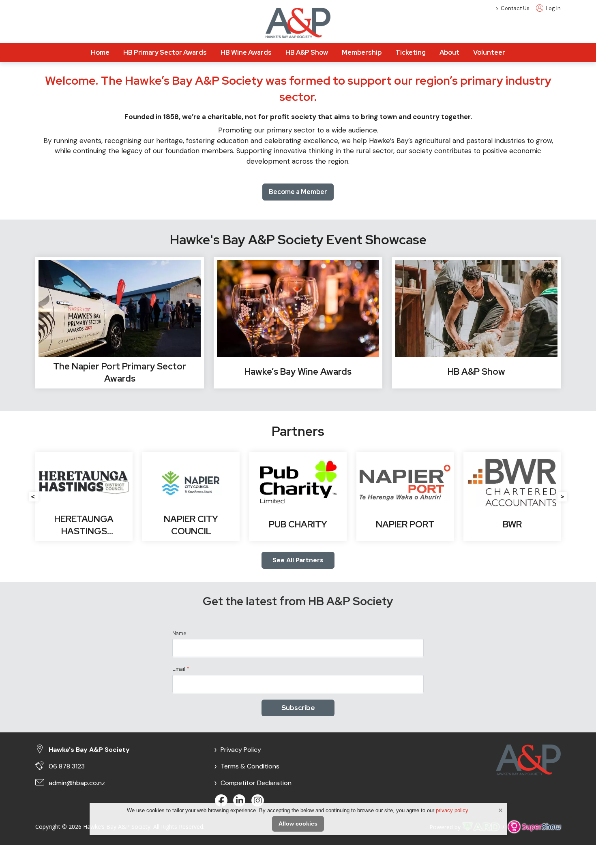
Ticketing (410, 52)
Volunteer (489, 52)
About (449, 52)
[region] (298, 140)
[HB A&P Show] (476, 323)
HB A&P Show (306, 52)
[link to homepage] (298, 23)
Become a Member (298, 192)
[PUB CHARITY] (298, 496)
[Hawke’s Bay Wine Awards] (298, 323)
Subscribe (298, 707)
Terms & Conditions (246, 766)
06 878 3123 (67, 766)
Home (100, 52)
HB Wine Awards (246, 52)
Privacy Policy (237, 750)
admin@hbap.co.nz (77, 783)
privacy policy (452, 810)
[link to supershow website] (534, 827)
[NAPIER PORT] (405, 496)
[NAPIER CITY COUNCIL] (191, 496)
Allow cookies (298, 823)
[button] (34, 496)
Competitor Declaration (253, 783)
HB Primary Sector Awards (165, 52)
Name (179, 633)
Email (180, 669)
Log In (553, 8)
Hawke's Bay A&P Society (89, 749)
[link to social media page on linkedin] (240, 801)
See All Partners (298, 560)
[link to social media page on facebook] (222, 801)
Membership (362, 52)
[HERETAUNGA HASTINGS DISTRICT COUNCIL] (84, 496)
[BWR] (512, 496)
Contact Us (515, 8)
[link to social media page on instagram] (258, 801)
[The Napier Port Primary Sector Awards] (119, 323)
